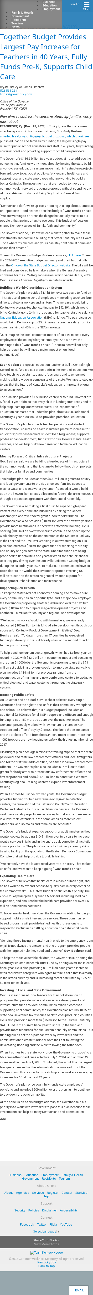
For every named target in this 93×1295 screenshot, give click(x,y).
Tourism (64, 1178)
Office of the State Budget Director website (40, 265)
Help (46, 1196)
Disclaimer (49, 1210)
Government (30, 1178)
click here (74, 255)
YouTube (66, 1224)
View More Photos (46, 1244)
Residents (49, 1178)
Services (38, 1192)
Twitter (41, 1224)
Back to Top (46, 1266)
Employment (51, 9)
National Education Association (21, 317)
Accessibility (69, 1210)
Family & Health (72, 1175)
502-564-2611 (9, 90)
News (15, 27)
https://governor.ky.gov (16, 94)
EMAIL (79, 1290)
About (8, 1192)
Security (19, 1210)
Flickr (53, 1224)
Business (15, 1175)
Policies (33, 1210)
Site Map (81, 1192)
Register (52, 1192)
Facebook (27, 1224)
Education (31, 1175)
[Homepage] (22, 7)
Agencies (22, 1192)
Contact (67, 1192)
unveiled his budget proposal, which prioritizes (44, 136)
